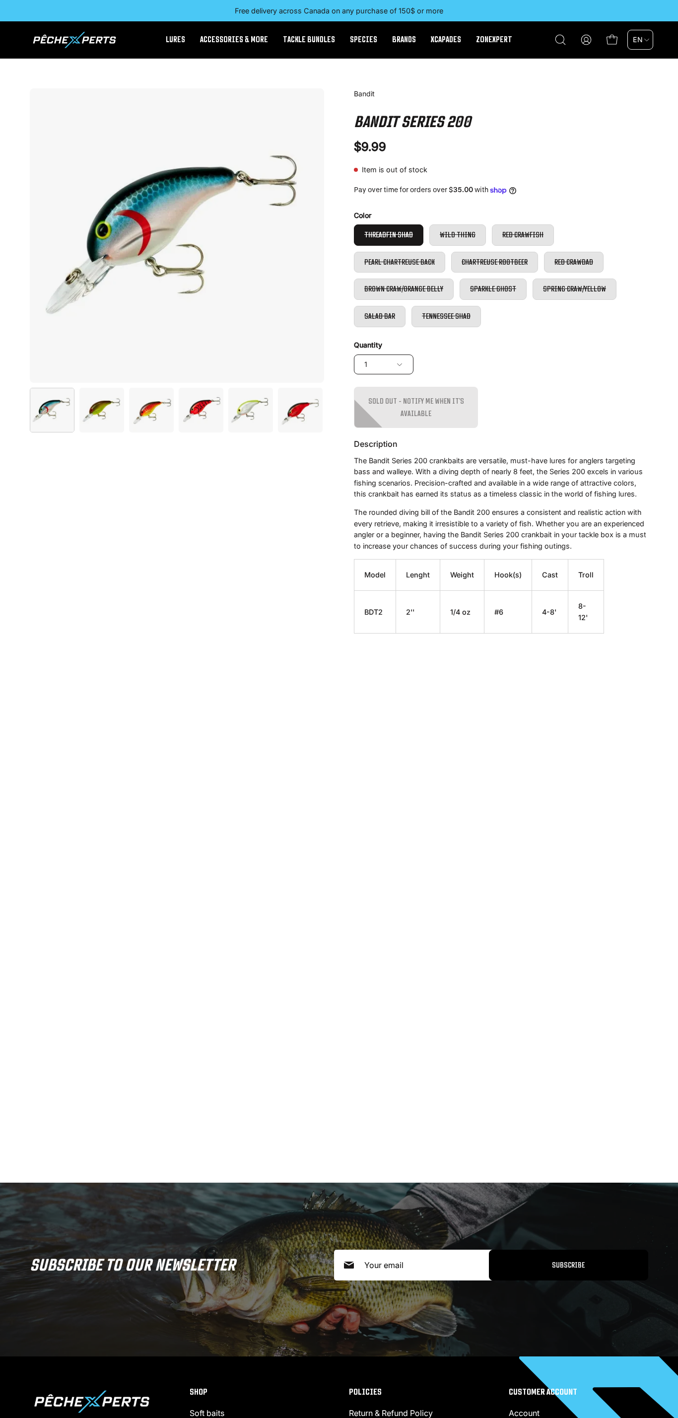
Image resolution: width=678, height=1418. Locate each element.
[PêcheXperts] (74, 40)
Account (524, 1413)
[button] (560, 39)
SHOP (198, 1391)
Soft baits (207, 1413)
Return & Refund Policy (391, 1413)
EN (638, 39)
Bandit (364, 93)
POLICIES (365, 1391)
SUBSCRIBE (568, 1265)
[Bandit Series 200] (52, 410)
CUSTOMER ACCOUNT (543, 1391)
